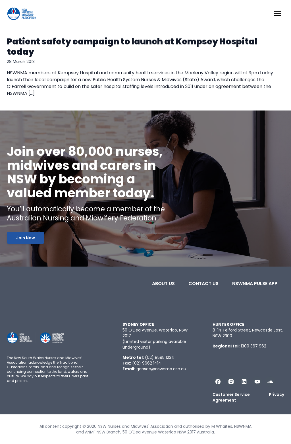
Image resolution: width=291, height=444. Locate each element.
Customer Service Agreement (231, 397)
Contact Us (203, 283)
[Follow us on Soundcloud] (270, 381)
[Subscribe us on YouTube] (257, 381)
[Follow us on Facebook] (218, 381)
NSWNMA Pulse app (254, 283)
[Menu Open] (277, 14)
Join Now (25, 238)
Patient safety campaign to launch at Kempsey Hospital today (132, 46)
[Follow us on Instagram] (231, 381)
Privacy (276, 394)
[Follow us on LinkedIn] (244, 381)
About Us (163, 283)
